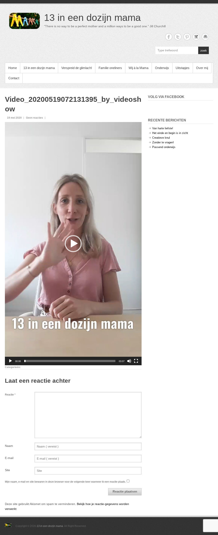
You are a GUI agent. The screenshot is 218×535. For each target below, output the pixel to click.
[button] (73, 243)
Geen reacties (34, 117)
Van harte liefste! (162, 128)
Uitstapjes (182, 68)
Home (12, 68)
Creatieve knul (161, 137)
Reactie (10, 394)
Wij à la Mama (138, 68)
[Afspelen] (10, 361)
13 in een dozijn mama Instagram (196, 36)
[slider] (69, 361)
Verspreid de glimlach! (76, 68)
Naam (9, 445)
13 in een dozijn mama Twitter (177, 36)
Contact (13, 78)
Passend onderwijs (163, 147)
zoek (203, 50)
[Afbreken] (129, 361)
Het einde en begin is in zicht (170, 133)
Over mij (202, 68)
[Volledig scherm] (136, 361)
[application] (73, 243)
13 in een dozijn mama (92, 17)
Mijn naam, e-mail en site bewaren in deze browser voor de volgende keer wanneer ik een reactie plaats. (65, 481)
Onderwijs (162, 68)
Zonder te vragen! (163, 142)
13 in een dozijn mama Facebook (168, 36)
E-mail (9, 458)
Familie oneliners (110, 68)
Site (7, 470)
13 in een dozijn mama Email (205, 36)
